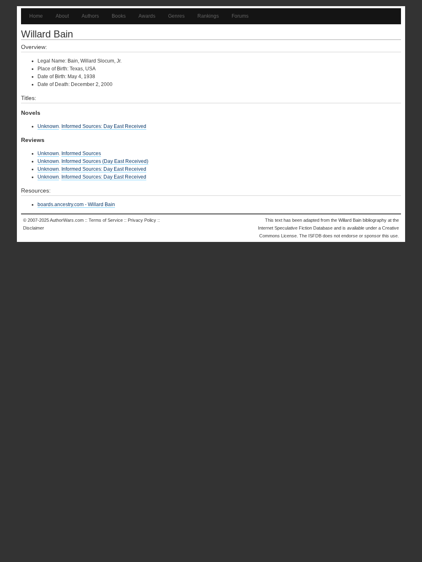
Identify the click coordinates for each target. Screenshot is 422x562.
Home (36, 16)
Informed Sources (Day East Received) (104, 161)
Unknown (48, 126)
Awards (146, 16)
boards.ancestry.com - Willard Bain (76, 204)
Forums (240, 16)
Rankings (208, 16)
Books (119, 16)
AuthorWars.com (67, 220)
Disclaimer (33, 227)
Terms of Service (106, 220)
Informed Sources (81, 153)
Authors (90, 16)
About (62, 16)
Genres (176, 16)
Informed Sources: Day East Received (103, 126)
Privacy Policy (142, 220)
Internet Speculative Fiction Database (295, 227)
